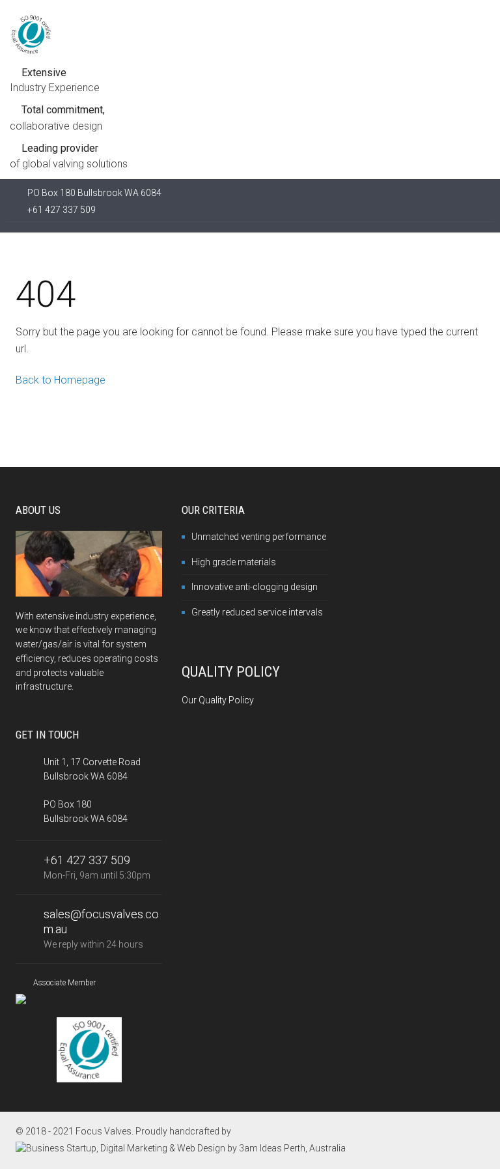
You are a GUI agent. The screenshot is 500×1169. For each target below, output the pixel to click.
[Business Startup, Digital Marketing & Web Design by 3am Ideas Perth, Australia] (181, 1148)
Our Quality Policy (218, 700)
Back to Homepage (60, 380)
